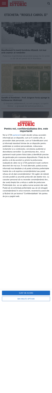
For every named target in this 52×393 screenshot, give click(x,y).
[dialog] (26, 255)
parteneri (16, 135)
